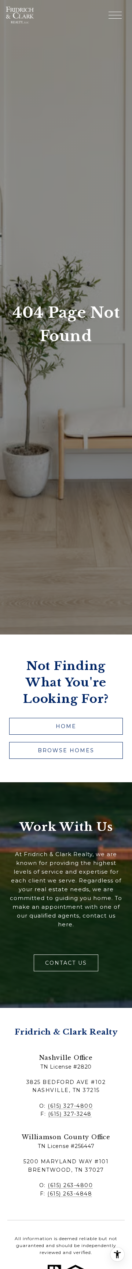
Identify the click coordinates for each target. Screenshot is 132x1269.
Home (66, 726)
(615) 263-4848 (69, 1193)
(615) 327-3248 (70, 1114)
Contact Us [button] (66, 963)
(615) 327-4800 (70, 1106)
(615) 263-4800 (70, 1185)
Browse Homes (66, 750)
